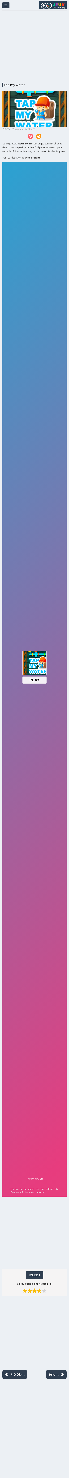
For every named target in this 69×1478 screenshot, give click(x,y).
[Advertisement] (34, 45)
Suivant (54, 1374)
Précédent (17, 1374)
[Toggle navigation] (5, 5)
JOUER (34, 1275)
